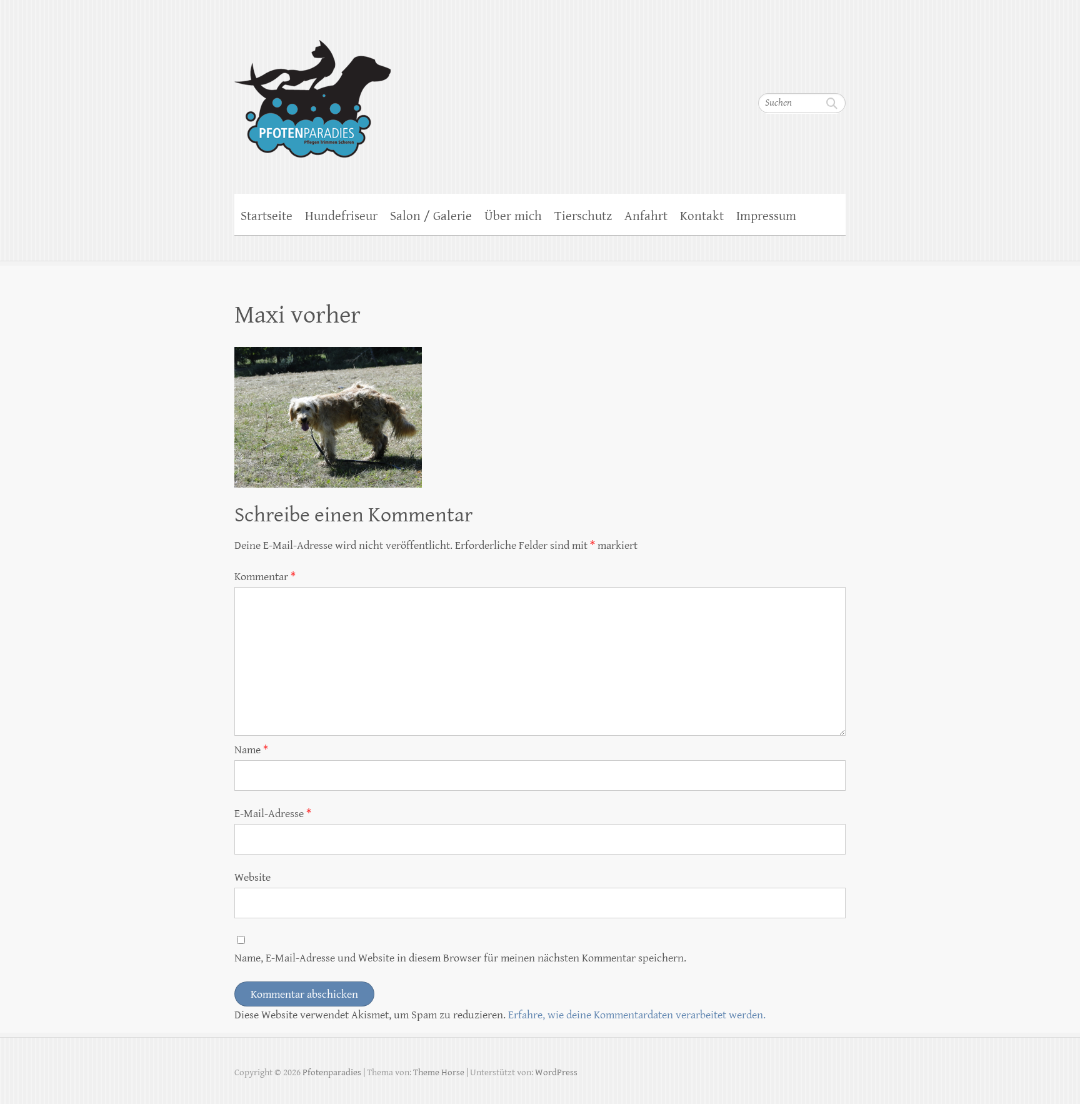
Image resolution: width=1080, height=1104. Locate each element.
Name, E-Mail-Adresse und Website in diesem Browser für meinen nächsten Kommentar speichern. (460, 958)
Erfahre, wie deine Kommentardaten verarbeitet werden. (637, 1014)
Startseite (266, 216)
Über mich (513, 216)
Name (251, 749)
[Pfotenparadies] (312, 91)
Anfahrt (646, 216)
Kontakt (702, 216)
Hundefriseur (341, 216)
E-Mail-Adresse (272, 813)
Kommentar (265, 576)
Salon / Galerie (431, 216)
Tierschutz (583, 216)
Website (252, 877)
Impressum (766, 216)
